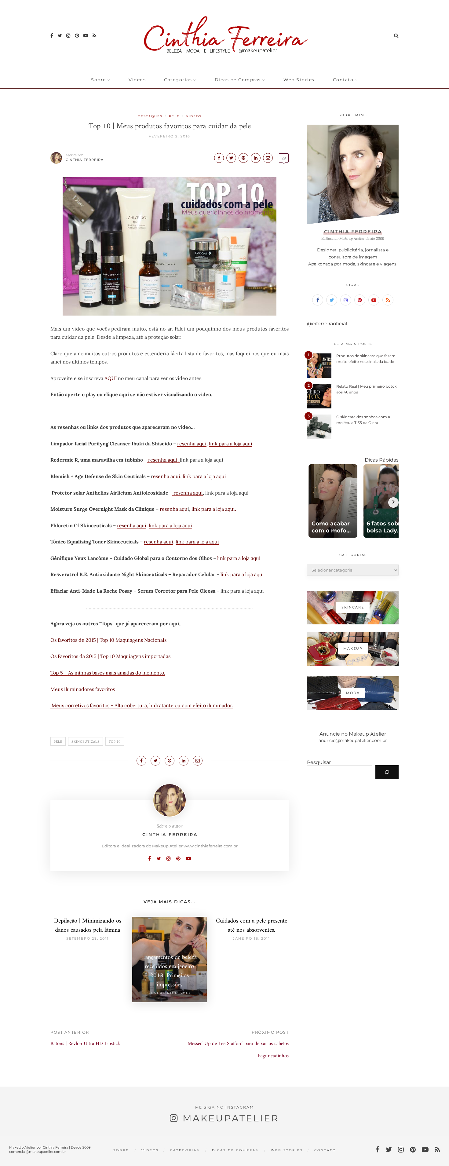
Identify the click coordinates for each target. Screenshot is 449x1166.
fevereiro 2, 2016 (169, 136)
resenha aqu (174, 509)
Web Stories (299, 79)
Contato (343, 79)
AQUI (111, 378)
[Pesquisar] (387, 772)
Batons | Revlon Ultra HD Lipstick (85, 1043)
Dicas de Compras (238, 79)
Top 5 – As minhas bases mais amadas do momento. (107, 673)
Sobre (98, 79)
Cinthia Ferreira (85, 160)
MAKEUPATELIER (231, 1118)
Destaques (150, 116)
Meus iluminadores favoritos (82, 689)
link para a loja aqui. (214, 509)
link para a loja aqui (230, 443)
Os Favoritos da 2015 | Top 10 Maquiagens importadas (110, 656)
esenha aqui (166, 476)
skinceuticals (85, 742)
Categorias (178, 79)
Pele (174, 116)
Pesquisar (319, 762)
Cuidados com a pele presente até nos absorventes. (251, 926)
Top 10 (115, 742)
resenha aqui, (163, 460)
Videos (137, 79)
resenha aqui (191, 443)
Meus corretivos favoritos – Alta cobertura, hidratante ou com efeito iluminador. (141, 705)
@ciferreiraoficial (327, 324)
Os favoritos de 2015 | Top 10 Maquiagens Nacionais (108, 640)
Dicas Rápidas (382, 460)
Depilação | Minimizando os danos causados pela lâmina (87, 926)
